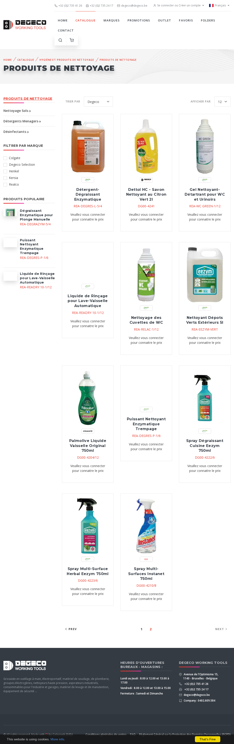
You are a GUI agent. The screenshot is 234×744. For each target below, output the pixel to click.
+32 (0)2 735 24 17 (101, 6)
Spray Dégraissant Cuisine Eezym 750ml (204, 446)
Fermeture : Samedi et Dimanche (141, 693)
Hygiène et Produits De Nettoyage (67, 59)
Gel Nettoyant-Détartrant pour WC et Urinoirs (205, 194)
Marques (112, 20)
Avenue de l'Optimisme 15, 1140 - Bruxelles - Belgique (200, 676)
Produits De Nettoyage (118, 59)
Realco (14, 184)
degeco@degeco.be (134, 6)
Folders (208, 20)
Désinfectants (14, 131)
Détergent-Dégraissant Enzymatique (87, 194)
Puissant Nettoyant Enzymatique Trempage (146, 424)
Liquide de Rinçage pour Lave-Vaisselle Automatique (88, 301)
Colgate (14, 158)
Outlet (164, 20)
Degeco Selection (22, 164)
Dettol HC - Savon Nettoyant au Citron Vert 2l (146, 194)
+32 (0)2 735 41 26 (70, 6)
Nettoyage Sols (15, 110)
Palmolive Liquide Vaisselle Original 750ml (87, 446)
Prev (73, 629)
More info (57, 739)
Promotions (139, 20)
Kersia (13, 178)
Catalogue (85, 20)
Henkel (14, 171)
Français (220, 5)
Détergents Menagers (20, 121)
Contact (66, 30)
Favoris (186, 20)
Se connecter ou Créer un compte (179, 5)
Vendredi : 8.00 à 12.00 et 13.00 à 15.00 (145, 688)
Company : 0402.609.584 (199, 700)
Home (63, 20)
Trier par (72, 101)
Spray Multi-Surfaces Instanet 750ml (146, 574)
